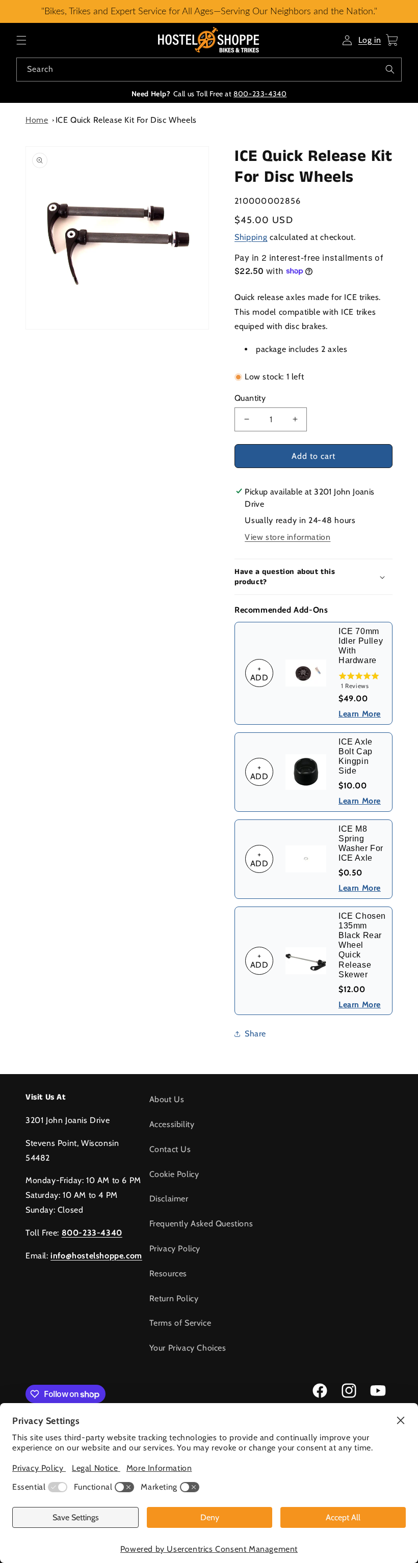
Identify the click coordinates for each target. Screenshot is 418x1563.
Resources (168, 1273)
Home (36, 120)
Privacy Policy (174, 1248)
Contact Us (170, 1149)
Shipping (251, 237)
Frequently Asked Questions (201, 1223)
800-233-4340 (259, 93)
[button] (21, 40)
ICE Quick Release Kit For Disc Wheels (126, 120)
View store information (287, 537)
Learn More (359, 714)
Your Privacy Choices (187, 1348)
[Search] (390, 69)
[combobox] (209, 69)
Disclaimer (169, 1198)
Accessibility (172, 1124)
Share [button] (255, 1033)
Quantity (250, 398)
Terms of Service (180, 1323)
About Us (167, 1099)
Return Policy (174, 1298)
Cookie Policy (174, 1174)
